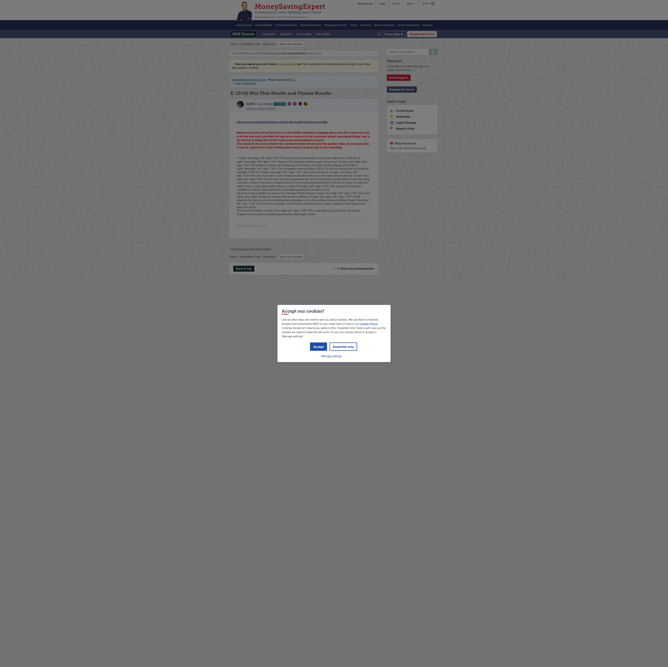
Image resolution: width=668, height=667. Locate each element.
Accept (318, 346)
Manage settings (331, 356)
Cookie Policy (368, 324)
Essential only (343, 346)
